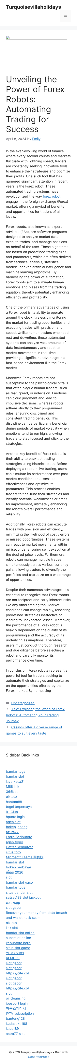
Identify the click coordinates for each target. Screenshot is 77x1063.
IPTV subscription (20, 1014)
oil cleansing (15, 998)
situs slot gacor (18, 948)
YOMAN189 (15, 953)
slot (9, 877)
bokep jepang (16, 827)
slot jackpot (32, 897)
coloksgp (13, 903)
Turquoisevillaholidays (33, 7)
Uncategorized (23, 703)
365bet (12, 792)
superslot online (18, 938)
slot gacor (14, 908)
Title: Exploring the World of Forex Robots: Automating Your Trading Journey (35, 715)
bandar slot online (20, 933)
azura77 (12, 832)
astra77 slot (15, 1034)
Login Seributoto (19, 837)
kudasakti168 (16, 1024)
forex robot (51, 196)
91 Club (12, 812)
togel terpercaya (19, 807)
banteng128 (15, 1018)
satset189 (14, 897)
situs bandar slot (19, 893)
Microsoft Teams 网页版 (24, 857)
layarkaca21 (15, 782)
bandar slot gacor (20, 882)
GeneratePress (38, 1057)
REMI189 (13, 958)
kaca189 (12, 1029)
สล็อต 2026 (14, 872)
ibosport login (17, 1003)
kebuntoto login (18, 943)
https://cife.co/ (17, 973)
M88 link (12, 786)
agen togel (14, 842)
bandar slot (15, 776)
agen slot (13, 822)
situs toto (13, 852)
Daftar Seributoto (19, 847)
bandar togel (16, 771)
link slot (12, 928)
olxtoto (11, 797)
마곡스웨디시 (16, 1008)
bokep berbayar (18, 867)
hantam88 (14, 802)
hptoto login (15, 817)
